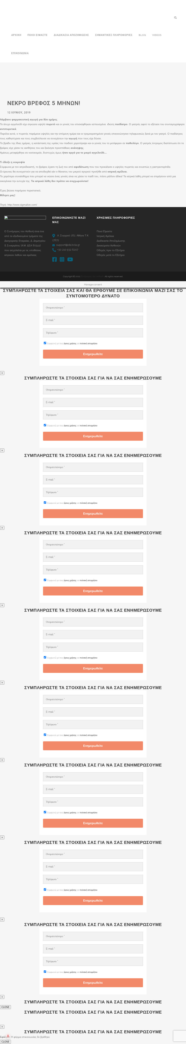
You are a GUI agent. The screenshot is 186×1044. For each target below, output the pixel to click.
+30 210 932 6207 (67, 249)
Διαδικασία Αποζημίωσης (111, 240)
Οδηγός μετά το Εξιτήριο (111, 254)
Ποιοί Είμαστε (104, 231)
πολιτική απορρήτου (88, 343)
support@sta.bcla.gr (68, 244)
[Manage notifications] (8, 1036)
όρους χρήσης (70, 343)
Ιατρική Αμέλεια (105, 236)
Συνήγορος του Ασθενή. (93, 276)
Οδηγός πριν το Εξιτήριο (111, 250)
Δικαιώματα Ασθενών (109, 245)
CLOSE (5, 1007)
